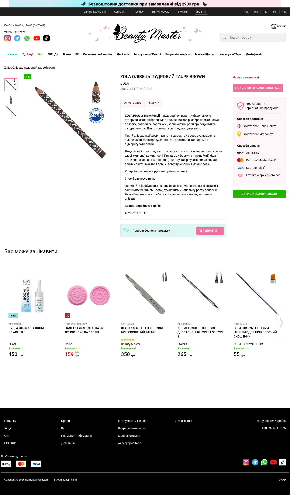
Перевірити (208, 230)
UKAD (282, 479)
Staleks (182, 344)
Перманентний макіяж (77, 435)
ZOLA (124, 83)
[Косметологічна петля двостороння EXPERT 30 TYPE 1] (201, 294)
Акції (7, 428)
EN (265, 12)
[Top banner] (145, 3)
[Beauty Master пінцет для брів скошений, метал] (145, 294)
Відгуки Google (160, 11)
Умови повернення (65, 479)
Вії (62, 428)
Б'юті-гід (182, 11)
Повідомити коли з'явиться (258, 87)
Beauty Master (130, 344)
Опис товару (132, 102)
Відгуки (154, 102)
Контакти (119, 11)
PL (275, 12)
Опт (7, 435)
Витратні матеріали (131, 428)
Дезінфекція (183, 421)
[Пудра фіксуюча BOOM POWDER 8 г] (32, 294)
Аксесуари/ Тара (129, 443)
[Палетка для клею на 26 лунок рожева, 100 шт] (89, 294)
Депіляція (68, 443)
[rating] (144, 88)
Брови (65, 421)
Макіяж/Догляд (129, 435)
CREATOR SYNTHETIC (248, 344)
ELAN (12, 344)
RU (256, 12)
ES (284, 12)
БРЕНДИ (10, 443)
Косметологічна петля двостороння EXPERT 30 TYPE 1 (200, 332)
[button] (259, 194)
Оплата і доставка (95, 11)
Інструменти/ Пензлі (132, 421)
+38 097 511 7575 (14, 31)
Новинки (10, 421)
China (68, 344)
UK (246, 12)
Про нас (139, 11)
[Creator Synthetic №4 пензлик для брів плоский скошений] (258, 294)
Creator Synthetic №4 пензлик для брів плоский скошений (255, 332)
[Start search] (224, 37)
